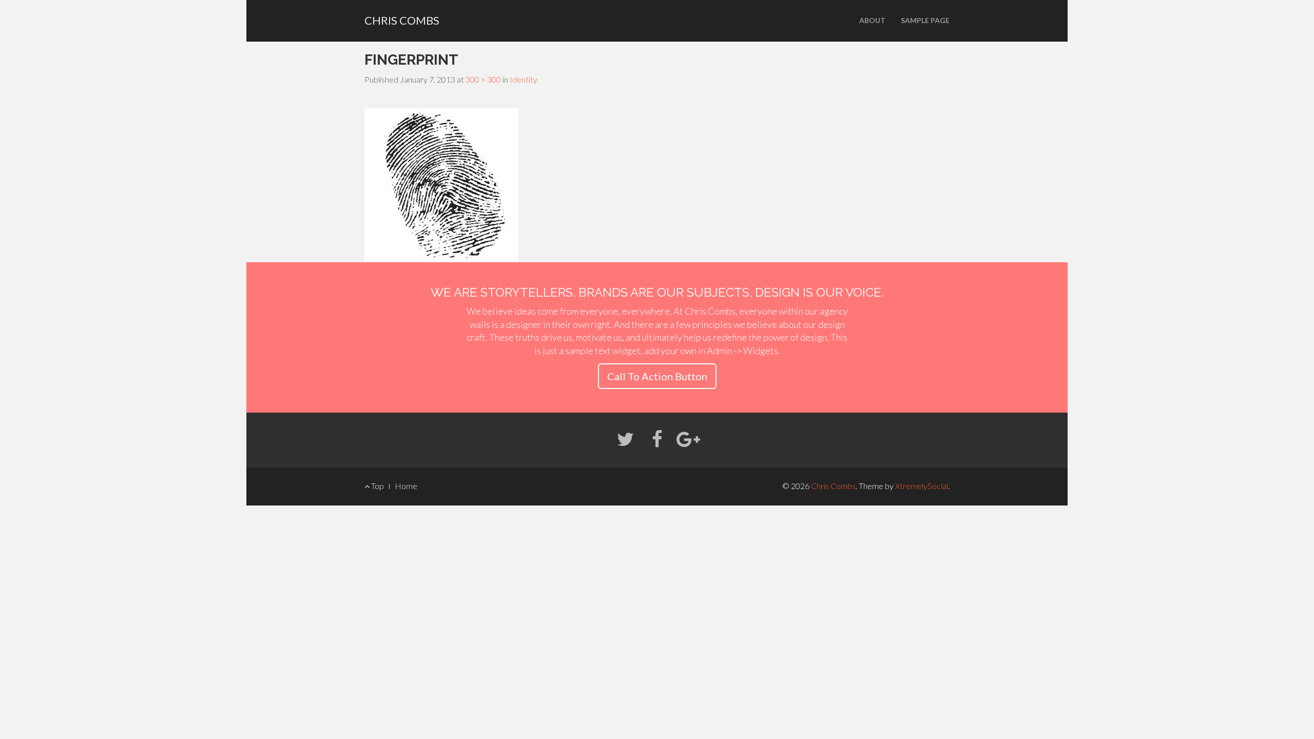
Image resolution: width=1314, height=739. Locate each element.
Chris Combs (401, 20)
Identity (523, 79)
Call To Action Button (657, 376)
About (872, 20)
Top (377, 486)
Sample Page (925, 20)
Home (406, 486)
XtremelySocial (921, 486)
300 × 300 (483, 79)
